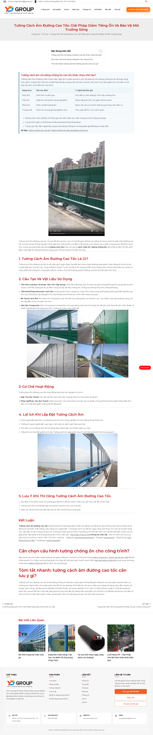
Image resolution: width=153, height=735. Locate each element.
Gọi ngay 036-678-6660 (131, 691)
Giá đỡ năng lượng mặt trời (58, 699)
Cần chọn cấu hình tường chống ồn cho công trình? (72, 59)
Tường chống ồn (58, 130)
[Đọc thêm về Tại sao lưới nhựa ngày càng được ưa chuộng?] (91, 637)
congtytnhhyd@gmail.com (127, 718)
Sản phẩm (57, 9)
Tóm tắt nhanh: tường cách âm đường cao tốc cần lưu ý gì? (75, 64)
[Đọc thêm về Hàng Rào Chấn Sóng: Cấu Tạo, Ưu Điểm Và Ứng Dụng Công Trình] (61, 637)
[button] (146, 1)
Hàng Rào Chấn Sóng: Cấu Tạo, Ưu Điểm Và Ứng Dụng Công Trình (60, 657)
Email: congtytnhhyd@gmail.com (20, 1)
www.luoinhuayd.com (84, 538)
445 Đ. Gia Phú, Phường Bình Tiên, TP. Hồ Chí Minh (57, 1)
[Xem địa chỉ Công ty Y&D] (35, 1)
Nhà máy (75, 9)
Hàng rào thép (54, 684)
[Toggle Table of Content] (99, 51)
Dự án (66, 9)
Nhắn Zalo (130, 697)
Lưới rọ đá (52, 691)
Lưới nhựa (52, 681)
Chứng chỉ (87, 9)
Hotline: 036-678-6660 (138, 9)
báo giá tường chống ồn (106, 560)
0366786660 (145, 367)
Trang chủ (45, 9)
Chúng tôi (85, 688)
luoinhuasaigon (53, 540)
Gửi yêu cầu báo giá (131, 704)
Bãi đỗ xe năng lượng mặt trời (59, 695)
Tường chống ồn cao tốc (39, 130)
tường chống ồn (36, 563)
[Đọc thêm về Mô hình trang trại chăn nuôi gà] (32, 637)
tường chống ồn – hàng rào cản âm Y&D (110, 557)
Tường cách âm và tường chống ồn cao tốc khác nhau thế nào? (76, 55)
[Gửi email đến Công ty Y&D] (5, 2)
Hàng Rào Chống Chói (80, 535)
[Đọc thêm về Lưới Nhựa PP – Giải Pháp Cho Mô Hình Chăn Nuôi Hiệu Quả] (120, 637)
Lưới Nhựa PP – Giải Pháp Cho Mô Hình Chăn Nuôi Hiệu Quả (120, 657)
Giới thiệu (98, 9)
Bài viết (108, 9)
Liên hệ (117, 9)
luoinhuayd (109, 538)
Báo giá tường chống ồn (77, 130)
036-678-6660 (52, 718)
